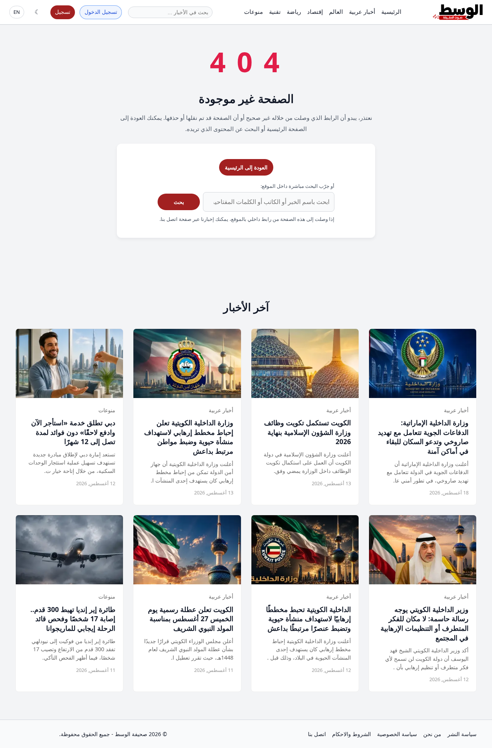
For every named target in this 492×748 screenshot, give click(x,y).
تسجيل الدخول (101, 11)
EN (16, 11)
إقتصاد (315, 11)
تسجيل (62, 11)
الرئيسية (391, 11)
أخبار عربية (362, 11)
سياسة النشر (462, 734)
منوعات (253, 11)
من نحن (432, 734)
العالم (336, 11)
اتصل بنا (317, 734)
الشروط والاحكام (351, 734)
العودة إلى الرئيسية (246, 167)
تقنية (275, 11)
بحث (179, 202)
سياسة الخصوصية (397, 734)
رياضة (294, 11)
